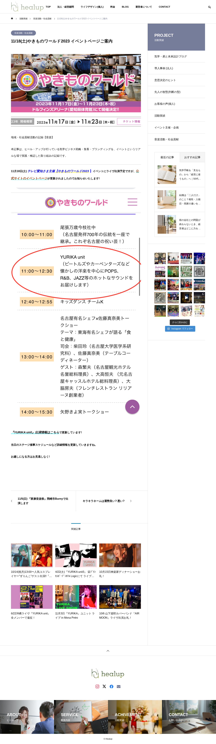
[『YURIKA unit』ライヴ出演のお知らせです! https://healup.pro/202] (160, 284)
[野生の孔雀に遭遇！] (160, 311)
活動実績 (159, 115)
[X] (104, 686)
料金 (112, 6)
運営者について (144, 6)
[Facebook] (111, 686)
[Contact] (118, 686)
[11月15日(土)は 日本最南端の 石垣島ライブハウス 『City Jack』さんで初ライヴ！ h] (160, 271)
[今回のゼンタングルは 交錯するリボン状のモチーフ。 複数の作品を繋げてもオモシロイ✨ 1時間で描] (199, 271)
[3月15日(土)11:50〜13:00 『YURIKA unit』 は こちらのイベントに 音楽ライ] (199, 311)
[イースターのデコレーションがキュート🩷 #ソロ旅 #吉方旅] (173, 311)
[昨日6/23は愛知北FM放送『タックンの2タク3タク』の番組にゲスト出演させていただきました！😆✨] (186, 284)
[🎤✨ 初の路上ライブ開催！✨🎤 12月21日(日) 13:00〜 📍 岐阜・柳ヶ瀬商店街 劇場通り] (186, 258)
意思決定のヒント (165, 80)
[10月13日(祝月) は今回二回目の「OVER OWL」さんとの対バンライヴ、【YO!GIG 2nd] (173, 271)
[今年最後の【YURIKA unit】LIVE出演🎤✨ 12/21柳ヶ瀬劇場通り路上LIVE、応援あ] (173, 258)
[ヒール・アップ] (27, 7)
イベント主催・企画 (166, 127)
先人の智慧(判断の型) (167, 92)
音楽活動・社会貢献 (23, 33)
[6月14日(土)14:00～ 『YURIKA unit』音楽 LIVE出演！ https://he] (173, 298)
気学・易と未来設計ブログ (170, 56)
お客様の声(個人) (164, 103)
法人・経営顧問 (65, 6)
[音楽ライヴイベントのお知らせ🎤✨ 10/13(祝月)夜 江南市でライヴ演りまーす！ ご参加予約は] (186, 271)
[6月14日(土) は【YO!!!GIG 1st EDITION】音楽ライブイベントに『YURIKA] (199, 284)
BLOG (125, 6)
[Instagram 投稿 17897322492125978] (173, 284)
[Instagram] (97, 686)
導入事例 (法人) (163, 68)
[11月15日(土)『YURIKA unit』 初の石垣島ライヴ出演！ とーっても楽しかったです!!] (199, 258)
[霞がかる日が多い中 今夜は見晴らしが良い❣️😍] (199, 298)
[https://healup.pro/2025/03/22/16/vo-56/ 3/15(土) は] (186, 311)
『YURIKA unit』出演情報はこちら (35, 432)
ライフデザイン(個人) (92, 6)
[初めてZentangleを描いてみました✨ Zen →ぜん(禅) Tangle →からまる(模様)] (160, 298)
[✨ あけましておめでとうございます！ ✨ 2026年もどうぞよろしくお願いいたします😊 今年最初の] (160, 258)
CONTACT (164, 6)
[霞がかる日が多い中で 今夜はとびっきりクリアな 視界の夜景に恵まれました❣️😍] (186, 298)
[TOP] (108, 650)
